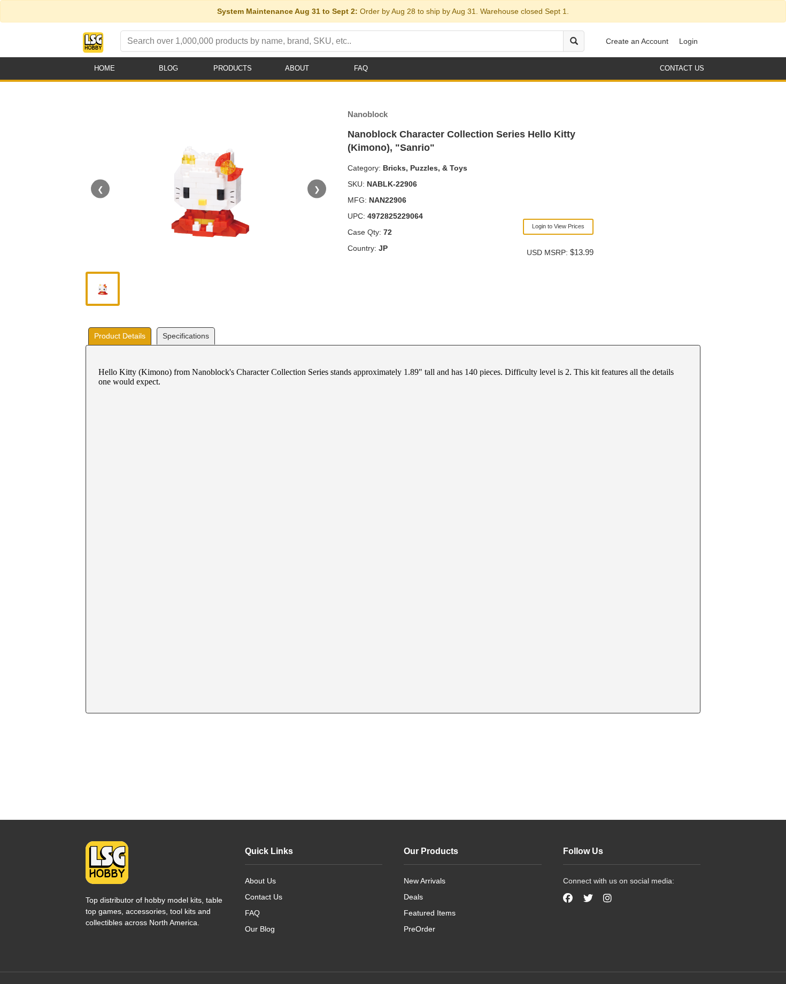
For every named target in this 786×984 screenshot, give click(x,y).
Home (104, 68)
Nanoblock (368, 114)
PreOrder (419, 929)
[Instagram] (607, 898)
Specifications (186, 336)
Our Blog (260, 929)
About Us (260, 881)
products (232, 68)
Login (688, 41)
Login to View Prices (558, 226)
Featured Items (430, 913)
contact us (682, 68)
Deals (413, 897)
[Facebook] (569, 898)
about (297, 68)
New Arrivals (424, 881)
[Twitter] (588, 898)
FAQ (252, 913)
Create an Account (637, 41)
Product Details (119, 336)
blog (168, 68)
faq (361, 68)
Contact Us (263, 897)
